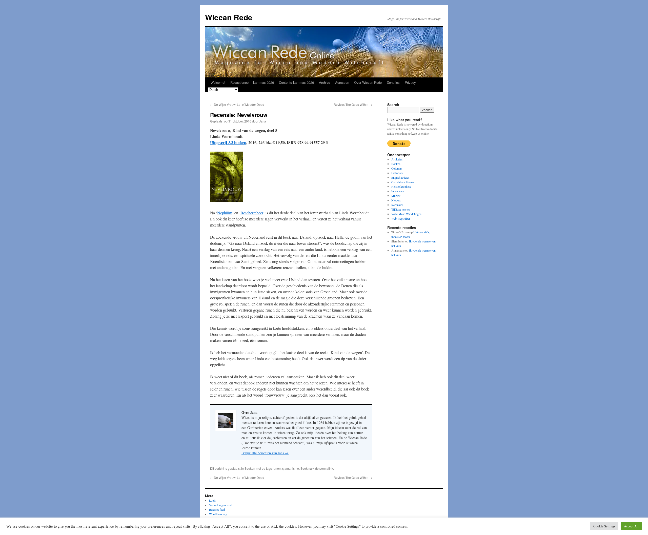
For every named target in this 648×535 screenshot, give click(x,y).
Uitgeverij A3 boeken (228, 142)
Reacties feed (217, 509)
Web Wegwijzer (400, 218)
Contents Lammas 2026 (296, 82)
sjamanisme (290, 468)
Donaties (393, 82)
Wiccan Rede (228, 17)
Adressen (342, 82)
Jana (262, 121)
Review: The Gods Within (353, 104)
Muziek (395, 196)
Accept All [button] (631, 526)
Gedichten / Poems (402, 182)
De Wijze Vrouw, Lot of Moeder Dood (237, 104)
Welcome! (218, 82)
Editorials (397, 173)
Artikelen (396, 159)
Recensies (397, 205)
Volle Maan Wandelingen (406, 214)
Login (212, 500)
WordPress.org (218, 514)
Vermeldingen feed (220, 505)
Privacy (410, 82)
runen (277, 468)
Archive (324, 82)
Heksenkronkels (401, 186)
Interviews (397, 191)
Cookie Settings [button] (604, 526)
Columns (396, 168)
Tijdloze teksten (400, 209)
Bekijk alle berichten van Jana (265, 452)
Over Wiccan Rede (368, 82)
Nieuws (396, 200)
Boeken (250, 468)
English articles (400, 177)
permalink (326, 468)
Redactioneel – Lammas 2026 (252, 82)
